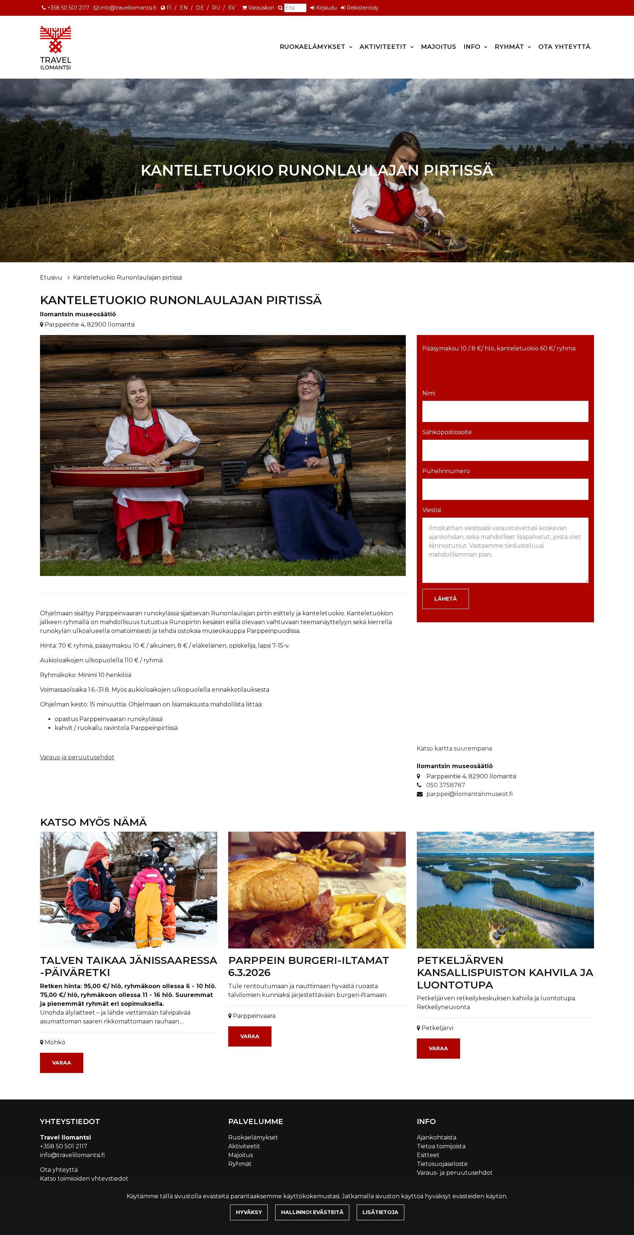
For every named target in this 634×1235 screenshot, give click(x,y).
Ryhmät (510, 46)
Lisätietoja (380, 1212)
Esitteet (428, 1155)
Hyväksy (249, 1212)
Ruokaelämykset (313, 46)
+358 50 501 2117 (68, 7)
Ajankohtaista (436, 1137)
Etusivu (52, 277)
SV (231, 7)
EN (184, 7)
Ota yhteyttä (564, 46)
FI (169, 7)
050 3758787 (445, 785)
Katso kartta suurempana (454, 748)
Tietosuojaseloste (442, 1163)
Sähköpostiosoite (447, 432)
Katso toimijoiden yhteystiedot (84, 1178)
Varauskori (261, 7)
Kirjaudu (326, 7)
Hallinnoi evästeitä (312, 1212)
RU (216, 7)
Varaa (61, 1063)
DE (200, 7)
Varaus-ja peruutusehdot (77, 757)
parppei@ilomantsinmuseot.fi (469, 794)
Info (472, 46)
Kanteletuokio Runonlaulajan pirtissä (127, 277)
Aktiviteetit (384, 46)
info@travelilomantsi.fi (128, 7)
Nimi (428, 393)
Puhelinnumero (446, 471)
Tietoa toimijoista (441, 1146)
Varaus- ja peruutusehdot (455, 1172)
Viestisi (431, 510)
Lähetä (445, 599)
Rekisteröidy (363, 7)
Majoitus (438, 46)
